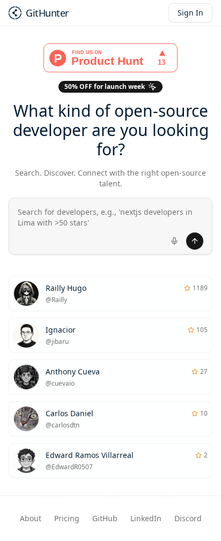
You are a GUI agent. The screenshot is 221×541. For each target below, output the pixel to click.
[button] (110, 226)
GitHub (104, 518)
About (30, 518)
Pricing (66, 518)
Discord (188, 518)
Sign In (190, 12)
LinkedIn (145, 518)
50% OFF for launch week (104, 86)
